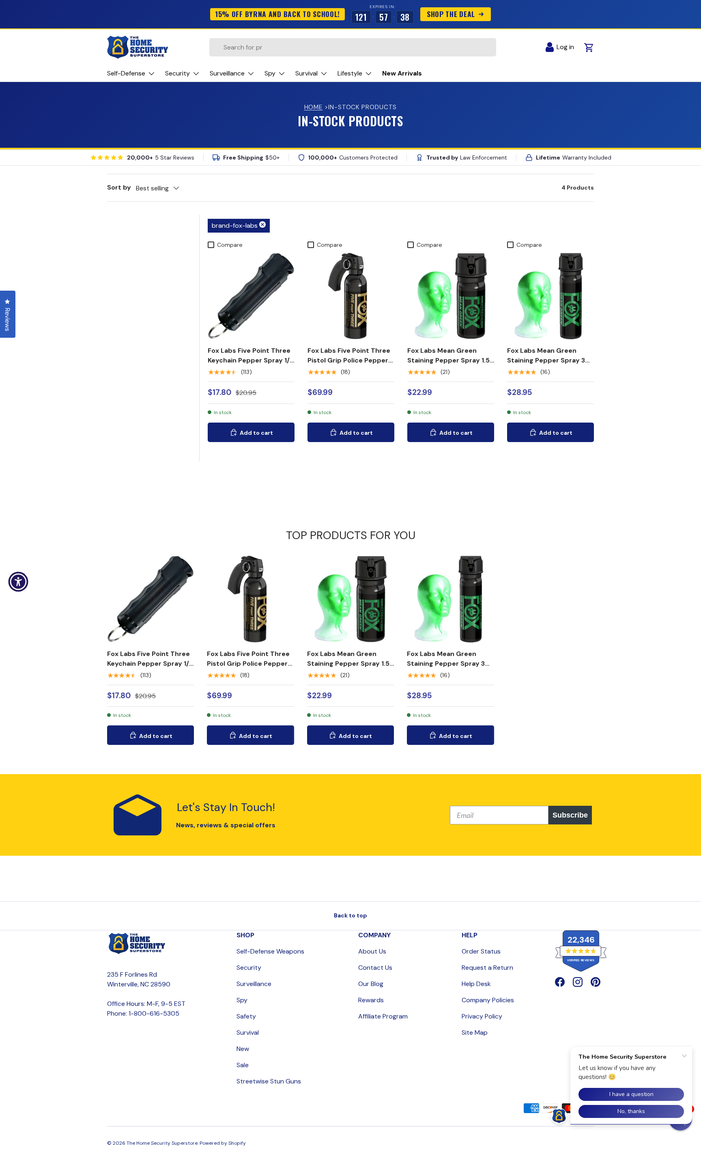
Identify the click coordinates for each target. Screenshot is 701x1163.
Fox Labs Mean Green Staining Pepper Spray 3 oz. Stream (546, 360)
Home (313, 107)
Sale (243, 1065)
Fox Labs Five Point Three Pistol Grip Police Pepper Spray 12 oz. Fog (348, 360)
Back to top (350, 915)
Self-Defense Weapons (270, 951)
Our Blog (370, 984)
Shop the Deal (450, 14)
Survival (248, 1032)
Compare (230, 244)
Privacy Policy (482, 1016)
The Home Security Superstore (162, 1143)
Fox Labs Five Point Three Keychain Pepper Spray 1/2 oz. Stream (251, 360)
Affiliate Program (383, 1016)
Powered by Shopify (223, 1143)
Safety (246, 1016)
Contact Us (375, 967)
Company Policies (488, 1000)
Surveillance (254, 984)
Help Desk (476, 984)
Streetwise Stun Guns (269, 1081)
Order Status (481, 951)
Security (249, 967)
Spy (242, 1000)
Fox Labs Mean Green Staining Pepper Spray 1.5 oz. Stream (448, 360)
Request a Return (487, 967)
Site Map (475, 1032)
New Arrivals (402, 73)
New (243, 1048)
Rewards (371, 1000)
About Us (372, 951)
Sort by (119, 187)
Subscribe (570, 815)
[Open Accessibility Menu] (18, 582)
